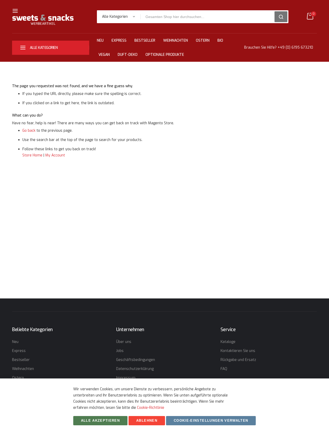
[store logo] (43, 19)
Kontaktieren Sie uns (238, 350)
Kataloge (228, 341)
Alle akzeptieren (100, 420)
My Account (55, 155)
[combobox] (209, 16)
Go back (28, 130)
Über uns (123, 341)
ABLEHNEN (146, 420)
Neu (100, 40)
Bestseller (144, 40)
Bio (220, 40)
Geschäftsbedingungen (135, 359)
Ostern (202, 40)
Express (119, 40)
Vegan (104, 54)
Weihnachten (175, 40)
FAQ (224, 368)
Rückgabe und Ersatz (238, 359)
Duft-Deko (128, 54)
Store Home (32, 155)
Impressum (125, 377)
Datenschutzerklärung (135, 368)
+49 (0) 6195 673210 (295, 47)
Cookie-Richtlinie (150, 407)
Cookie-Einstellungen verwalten (211, 420)
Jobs (120, 350)
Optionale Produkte (164, 54)
